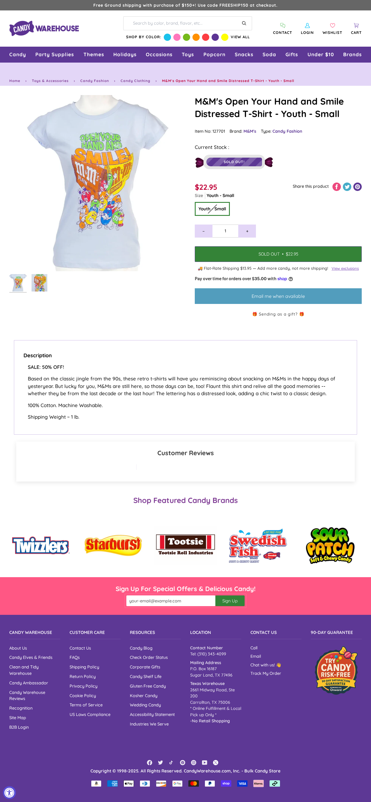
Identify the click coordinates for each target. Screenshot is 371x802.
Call (253, 647)
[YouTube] (204, 762)
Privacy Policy (83, 686)
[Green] (186, 37)
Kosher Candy (143, 695)
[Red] (205, 37)
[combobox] (187, 23)
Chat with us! (263, 665)
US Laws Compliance (90, 714)
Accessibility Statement (152, 714)
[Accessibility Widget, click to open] (9, 792)
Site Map (17, 717)
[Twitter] (160, 762)
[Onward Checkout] (336, 670)
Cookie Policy (83, 695)
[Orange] (196, 37)
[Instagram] (193, 762)
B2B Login (19, 727)
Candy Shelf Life (145, 676)
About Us (18, 648)
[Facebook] (149, 762)
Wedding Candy (145, 705)
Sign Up (230, 601)
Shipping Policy (84, 667)
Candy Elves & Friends (30, 657)
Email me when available (278, 296)
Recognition (20, 708)
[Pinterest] (182, 762)
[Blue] (167, 37)
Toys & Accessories (50, 81)
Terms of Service (86, 705)
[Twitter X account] (215, 762)
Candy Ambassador (28, 683)
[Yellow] (224, 37)
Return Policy (83, 676)
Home (14, 81)
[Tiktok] (171, 762)
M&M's (249, 131)
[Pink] (177, 37)
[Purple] (215, 37)
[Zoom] (97, 183)
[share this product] (337, 186)
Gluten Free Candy (148, 686)
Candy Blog (141, 648)
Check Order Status (149, 657)
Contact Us (80, 648)
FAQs (75, 657)
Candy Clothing (135, 81)
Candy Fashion (94, 81)
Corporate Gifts (145, 667)
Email (255, 656)
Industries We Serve (149, 724)
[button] (17, 55)
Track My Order (265, 673)
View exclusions (345, 268)
